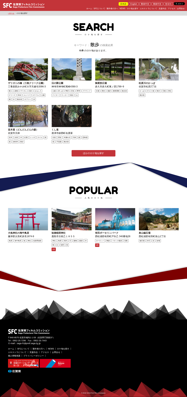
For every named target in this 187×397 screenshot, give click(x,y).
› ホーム (11, 13)
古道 (54, 137)
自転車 (15, 141)
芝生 (72, 91)
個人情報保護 (14, 356)
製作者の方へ (112, 8)
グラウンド (87, 91)
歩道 (16, 137)
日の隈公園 (57, 83)
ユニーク (27, 95)
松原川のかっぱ (147, 83)
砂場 (158, 241)
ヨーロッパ (100, 241)
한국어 (168, 4)
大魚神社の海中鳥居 (18, 233)
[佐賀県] (14, 371)
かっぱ (142, 91)
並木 (10, 137)
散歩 (71, 95)
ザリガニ (23, 91)
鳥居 (10, 241)
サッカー (64, 95)
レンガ (32, 137)
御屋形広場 (101, 83)
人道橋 (15, 91)
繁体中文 (145, 4)
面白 (30, 91)
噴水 (158, 91)
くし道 (55, 129)
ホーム (89, 8)
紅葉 (26, 137)
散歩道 (19, 99)
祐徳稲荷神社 (59, 233)
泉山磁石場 (144, 233)
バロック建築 (117, 241)
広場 (97, 91)
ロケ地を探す (132, 8)
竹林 (74, 137)
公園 (43, 95)
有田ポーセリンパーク (106, 233)
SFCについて (99, 8)
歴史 (103, 91)
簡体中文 (157, 4)
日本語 (123, 4)
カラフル (35, 95)
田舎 (19, 95)
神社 (169, 91)
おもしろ (38, 91)
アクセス (171, 8)
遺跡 (109, 91)
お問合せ (181, 8)
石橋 (164, 91)
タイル (39, 137)
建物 (75, 241)
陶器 (108, 241)
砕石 (148, 241)
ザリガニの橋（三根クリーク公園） (26, 83)
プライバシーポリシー (33, 356)
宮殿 (126, 241)
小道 (152, 91)
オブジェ (27, 99)
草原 (67, 91)
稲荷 (62, 245)
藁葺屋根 (116, 91)
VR (53, 249)
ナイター (55, 95)
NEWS (122, 8)
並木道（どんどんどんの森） (23, 129)
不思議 (59, 141)
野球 (78, 91)
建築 (81, 241)
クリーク (12, 95)
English (133, 4)
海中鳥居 (18, 241)
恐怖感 (85, 137)
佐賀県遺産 (37, 241)
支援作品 (162, 8)
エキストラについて (148, 8)
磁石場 (142, 241)
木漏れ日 (67, 137)
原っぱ (60, 91)
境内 (65, 241)
